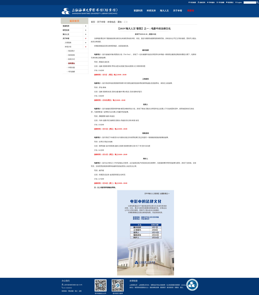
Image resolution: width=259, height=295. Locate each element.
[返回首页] (89, 14)
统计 (76, 291)
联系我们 (231, 2)
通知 (120, 22)
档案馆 (190, 10)
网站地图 (71, 291)
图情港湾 (163, 287)
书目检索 (193, 2)
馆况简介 (71, 51)
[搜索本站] (258, 2)
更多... (182, 287)
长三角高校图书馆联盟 (173, 285)
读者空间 (202, 2)
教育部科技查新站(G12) (141, 287)
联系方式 (71, 59)
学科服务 (212, 2)
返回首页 (74, 21)
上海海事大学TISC (144, 285)
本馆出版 (71, 67)
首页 (93, 22)
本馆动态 (111, 22)
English (239, 2)
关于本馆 (101, 22)
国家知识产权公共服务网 (158, 285)
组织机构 (71, 55)
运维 (80, 291)
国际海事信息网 (154, 287)
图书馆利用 (170, 287)
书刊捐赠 (221, 2)
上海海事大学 (133, 285)
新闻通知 (71, 63)
